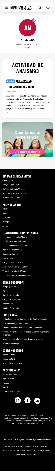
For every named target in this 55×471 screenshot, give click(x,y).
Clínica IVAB (7, 180)
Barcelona (6, 213)
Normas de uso (31, 446)
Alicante (5, 226)
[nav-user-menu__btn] (48, 7)
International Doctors (11, 391)
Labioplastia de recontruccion (15, 323)
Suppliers (6, 387)
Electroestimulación (10, 308)
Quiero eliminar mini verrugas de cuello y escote (22, 339)
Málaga (5, 221)
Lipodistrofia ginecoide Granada (16, 275)
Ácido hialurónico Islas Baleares (15, 267)
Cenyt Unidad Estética (12, 185)
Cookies (43, 446)
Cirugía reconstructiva (11, 299)
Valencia (6, 217)
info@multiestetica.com (40, 439)
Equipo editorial (9, 359)
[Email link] (37, 401)
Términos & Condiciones (26, 454)
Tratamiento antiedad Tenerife (15, 271)
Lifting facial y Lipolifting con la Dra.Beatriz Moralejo (24, 319)
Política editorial (41, 450)
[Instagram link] (18, 401)
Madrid (5, 209)
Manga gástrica (9, 286)
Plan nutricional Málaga (12, 250)
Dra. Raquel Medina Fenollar (14, 193)
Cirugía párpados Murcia (12, 262)
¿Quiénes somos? (9, 354)
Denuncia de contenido (12, 363)
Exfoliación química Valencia (14, 245)
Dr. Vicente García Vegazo (13, 189)
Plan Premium (8, 379)
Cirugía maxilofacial (10, 295)
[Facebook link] (27, 401)
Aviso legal (26, 450)
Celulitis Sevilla (9, 258)
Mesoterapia (7, 303)
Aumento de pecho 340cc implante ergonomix (22, 327)
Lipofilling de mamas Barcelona (15, 241)
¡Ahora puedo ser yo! (11, 343)
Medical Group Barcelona (13, 197)
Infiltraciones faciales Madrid (14, 237)
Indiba (5, 291)
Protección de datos (14, 446)
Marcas (5, 383)
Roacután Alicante (10, 254)
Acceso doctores (9, 374)
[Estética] (21, 8)
